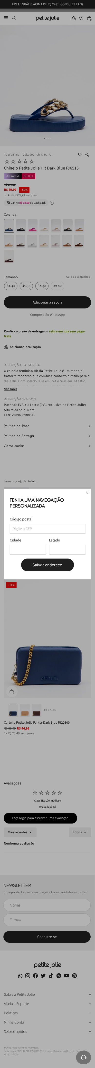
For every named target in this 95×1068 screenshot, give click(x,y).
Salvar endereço (47, 564)
